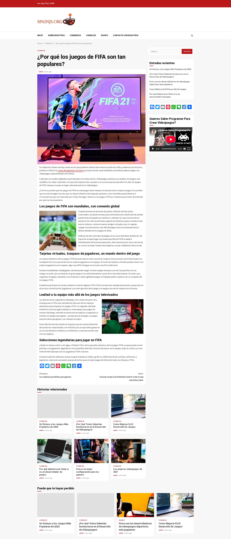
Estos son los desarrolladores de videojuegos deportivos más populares (135, 505)
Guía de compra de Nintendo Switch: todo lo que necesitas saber (121, 376)
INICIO (40, 35)
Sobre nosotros (56, 35)
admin (41, 72)
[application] (170, 139)
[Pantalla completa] (189, 148)
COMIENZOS (75, 35)
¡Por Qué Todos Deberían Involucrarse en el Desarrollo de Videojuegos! (91, 406)
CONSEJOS (91, 35)
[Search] (192, 35)
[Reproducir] (153, 148)
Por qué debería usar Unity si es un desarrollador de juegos (54, 451)
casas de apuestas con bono (70, 170)
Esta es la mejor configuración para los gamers (91, 451)
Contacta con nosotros (125, 35)
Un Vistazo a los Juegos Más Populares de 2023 (54, 406)
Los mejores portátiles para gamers (55, 375)
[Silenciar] (184, 148)
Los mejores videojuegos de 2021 (128, 451)
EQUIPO (104, 35)
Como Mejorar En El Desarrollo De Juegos (128, 406)
